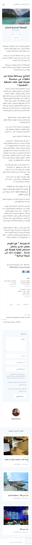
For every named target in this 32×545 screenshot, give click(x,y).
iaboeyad (25, 304)
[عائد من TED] (16, 515)
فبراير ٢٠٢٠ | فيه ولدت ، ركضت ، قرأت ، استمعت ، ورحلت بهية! (23, 291)
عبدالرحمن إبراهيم (22, 4)
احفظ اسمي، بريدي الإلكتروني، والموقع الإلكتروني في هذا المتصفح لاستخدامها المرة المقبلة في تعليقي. (15, 376)
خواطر (12, 34)
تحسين (20, 34)
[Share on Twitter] (26, 272)
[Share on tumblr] (23, 272)
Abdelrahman (16, 419)
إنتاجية (18, 304)
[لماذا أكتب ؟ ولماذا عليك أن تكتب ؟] (16, 446)
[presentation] (16, 412)
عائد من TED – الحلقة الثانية (18, 495)
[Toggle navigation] (3, 5)
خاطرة (11, 304)
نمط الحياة (16, 38)
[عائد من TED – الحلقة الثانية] (16, 481)
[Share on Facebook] (28, 272)
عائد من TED (24, 529)
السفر (26, 493)
